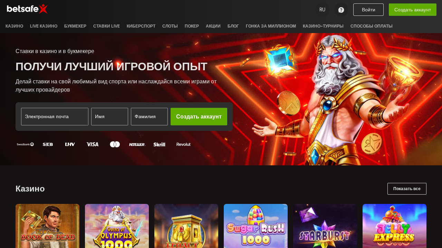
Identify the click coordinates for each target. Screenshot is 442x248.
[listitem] (14, 26)
